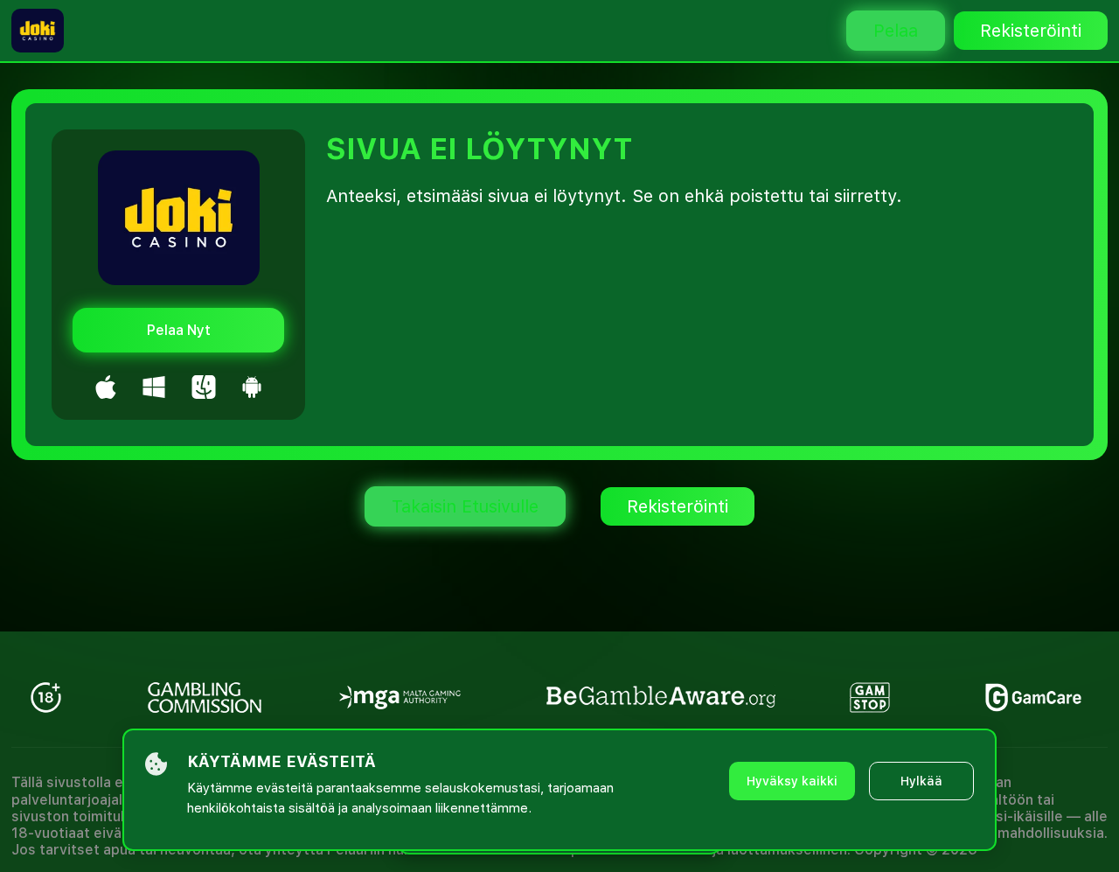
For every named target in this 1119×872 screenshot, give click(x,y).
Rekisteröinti (1030, 30)
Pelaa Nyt (179, 330)
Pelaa (895, 30)
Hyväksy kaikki (792, 781)
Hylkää (921, 781)
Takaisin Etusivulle (465, 506)
